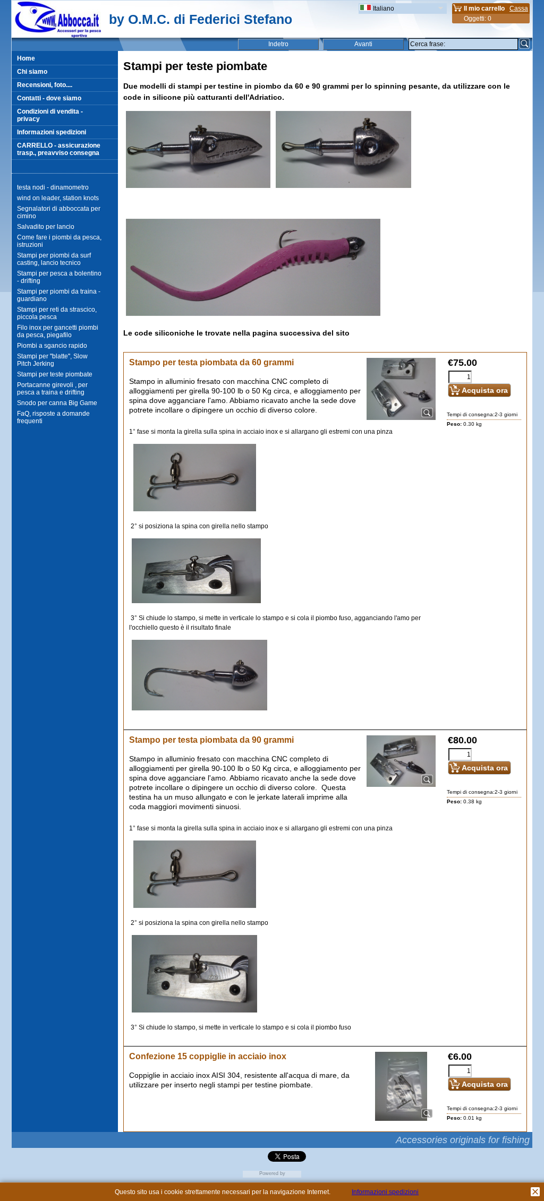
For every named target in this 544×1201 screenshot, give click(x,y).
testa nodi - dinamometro (53, 187)
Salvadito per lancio (45, 226)
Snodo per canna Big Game (57, 403)
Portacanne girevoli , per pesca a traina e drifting (52, 388)
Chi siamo (32, 71)
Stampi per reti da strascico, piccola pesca (57, 313)
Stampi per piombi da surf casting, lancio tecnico (54, 259)
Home (26, 58)
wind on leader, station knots (58, 198)
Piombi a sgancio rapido (52, 345)
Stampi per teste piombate (54, 374)
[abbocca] (56, 35)
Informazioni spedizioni (51, 132)
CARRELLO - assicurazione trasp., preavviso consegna (58, 149)
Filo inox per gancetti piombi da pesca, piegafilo (57, 331)
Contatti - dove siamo (49, 98)
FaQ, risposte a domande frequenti (53, 417)
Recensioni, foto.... (44, 85)
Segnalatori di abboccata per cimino (58, 212)
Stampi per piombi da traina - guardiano (58, 295)
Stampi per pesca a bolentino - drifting (59, 277)
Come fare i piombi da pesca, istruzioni (59, 241)
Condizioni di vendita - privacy (50, 115)
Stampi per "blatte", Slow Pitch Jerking (52, 360)
